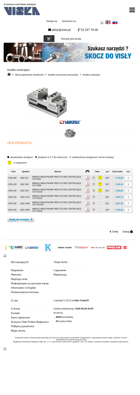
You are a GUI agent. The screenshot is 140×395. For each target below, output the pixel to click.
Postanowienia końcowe (25, 292)
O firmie (15, 308)
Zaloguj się (51, 21)
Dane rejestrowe (20, 317)
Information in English (23, 287)
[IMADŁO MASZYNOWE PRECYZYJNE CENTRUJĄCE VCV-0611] (47, 118)
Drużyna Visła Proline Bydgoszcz (30, 321)
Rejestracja (60, 274)
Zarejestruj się (69, 21)
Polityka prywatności (22, 326)
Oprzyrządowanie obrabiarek (29, 75)
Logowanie (60, 270)
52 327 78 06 (89, 29)
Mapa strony (18, 330)
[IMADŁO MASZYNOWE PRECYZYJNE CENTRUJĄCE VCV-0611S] (70, 138)
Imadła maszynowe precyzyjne (63, 75)
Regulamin (17, 270)
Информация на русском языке (30, 283)
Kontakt (15, 313)
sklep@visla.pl (61, 29)
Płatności (16, 274)
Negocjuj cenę (19, 279)
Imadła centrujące (91, 75)
